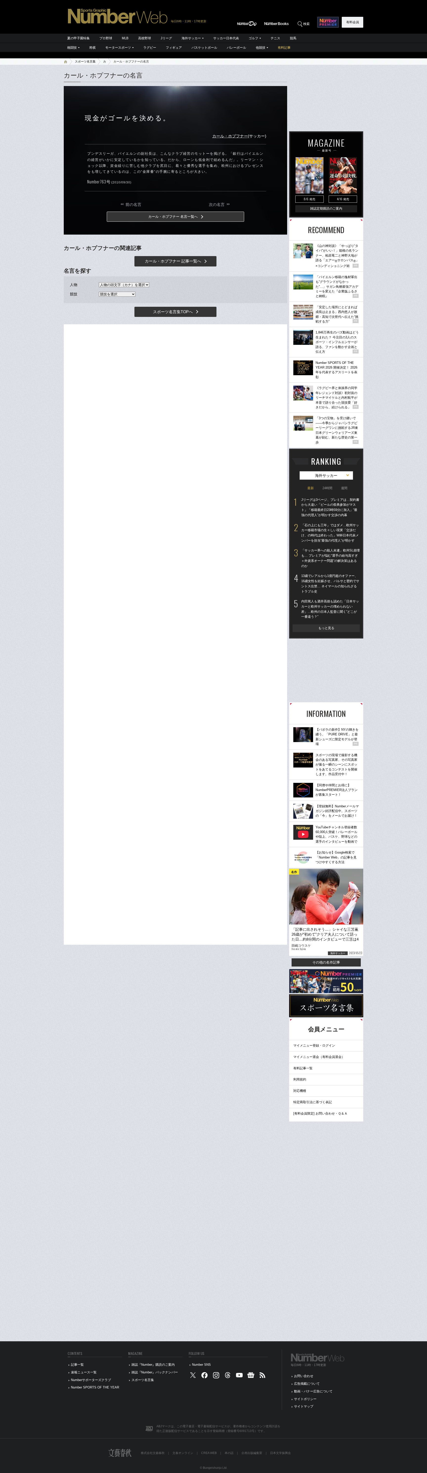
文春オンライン (182, 1453)
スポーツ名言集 (85, 61)
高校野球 (144, 38)
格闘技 (72, 47)
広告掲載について (307, 1383)
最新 (310, 488)
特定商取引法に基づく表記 (312, 1102)
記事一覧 (77, 1364)
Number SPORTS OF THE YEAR (95, 1387)
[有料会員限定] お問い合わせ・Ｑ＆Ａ (320, 1113)
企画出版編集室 (251, 1453)
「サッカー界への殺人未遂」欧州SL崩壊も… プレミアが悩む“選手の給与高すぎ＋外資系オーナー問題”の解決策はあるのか (330, 558)
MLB (125, 38)
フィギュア (174, 47)
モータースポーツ (118, 47)
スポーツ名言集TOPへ (173, 312)
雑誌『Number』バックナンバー (154, 1372)
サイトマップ (303, 1406)
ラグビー (149, 47)
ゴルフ (253, 38)
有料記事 (284, 47)
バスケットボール (204, 47)
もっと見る (326, 628)
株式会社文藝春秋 (153, 1453)
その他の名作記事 (326, 962)
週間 (344, 488)
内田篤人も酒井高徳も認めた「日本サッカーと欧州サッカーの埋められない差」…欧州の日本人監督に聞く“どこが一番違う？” (330, 608)
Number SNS (201, 1364)
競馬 (293, 38)
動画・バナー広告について (313, 1391)
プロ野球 (105, 38)
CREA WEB (209, 1453)
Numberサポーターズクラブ (91, 1380)
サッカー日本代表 (226, 38)
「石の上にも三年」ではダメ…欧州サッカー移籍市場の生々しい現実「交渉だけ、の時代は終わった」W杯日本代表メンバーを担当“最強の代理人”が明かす (330, 532)
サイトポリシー (305, 1399)
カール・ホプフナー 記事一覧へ (173, 261)
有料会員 (352, 22)
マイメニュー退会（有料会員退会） (319, 1057)
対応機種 (299, 1091)
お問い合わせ (303, 1376)
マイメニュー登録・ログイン (314, 1045)
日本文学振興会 (280, 1453)
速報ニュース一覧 (84, 1372)
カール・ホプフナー (230, 136)
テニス (275, 38)
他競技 (260, 47)
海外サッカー (191, 38)
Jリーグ (166, 38)
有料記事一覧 (303, 1068)
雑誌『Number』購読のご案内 (153, 1364)
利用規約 (299, 1079)
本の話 (229, 1453)
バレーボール (236, 47)
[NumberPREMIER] (328, 22)
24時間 (327, 488)
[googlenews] (251, 1376)
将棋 (92, 47)
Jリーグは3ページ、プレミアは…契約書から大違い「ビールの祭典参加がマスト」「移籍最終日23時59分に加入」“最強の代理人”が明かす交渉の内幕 (330, 507)
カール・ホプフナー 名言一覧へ (173, 217)
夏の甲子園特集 (78, 38)
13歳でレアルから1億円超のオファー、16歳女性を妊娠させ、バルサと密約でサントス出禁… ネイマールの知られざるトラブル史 (330, 583)
